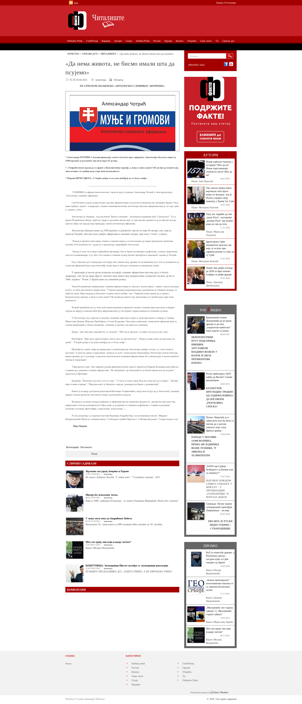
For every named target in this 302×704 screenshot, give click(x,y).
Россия (135, 667)
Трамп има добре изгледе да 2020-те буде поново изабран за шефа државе (219, 271)
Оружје (186, 667)
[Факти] (104, 20)
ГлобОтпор (188, 663)
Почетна (73, 53)
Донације (90, 699)
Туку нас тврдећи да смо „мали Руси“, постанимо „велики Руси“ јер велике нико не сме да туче (219, 219)
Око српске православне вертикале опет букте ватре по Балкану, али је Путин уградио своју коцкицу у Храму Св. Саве (220, 194)
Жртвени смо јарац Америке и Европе (107, 471)
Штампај (118, 79)
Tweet (94, 453)
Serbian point (138, 663)
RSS (76, 3)
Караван (136, 684)
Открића (186, 671)
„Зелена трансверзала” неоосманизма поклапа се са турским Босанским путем (219, 585)
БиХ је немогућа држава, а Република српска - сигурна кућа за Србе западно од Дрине (220, 557)
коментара (101, 79)
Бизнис (135, 671)
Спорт (135, 680)
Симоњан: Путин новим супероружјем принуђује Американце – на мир (219, 507)
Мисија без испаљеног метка (102, 495)
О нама (79, 699)
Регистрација (230, 2)
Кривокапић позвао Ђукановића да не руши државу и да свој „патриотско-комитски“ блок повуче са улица (219, 324)
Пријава (219, 2)
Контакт (100, 699)
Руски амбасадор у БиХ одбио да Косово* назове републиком (219, 377)
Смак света (137, 676)
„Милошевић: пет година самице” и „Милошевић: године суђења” (219, 611)
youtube (231, 64)
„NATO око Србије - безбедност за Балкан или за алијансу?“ (219, 469)
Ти (183, 676)
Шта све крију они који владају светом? (108, 542)
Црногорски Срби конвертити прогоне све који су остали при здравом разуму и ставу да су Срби (220, 248)
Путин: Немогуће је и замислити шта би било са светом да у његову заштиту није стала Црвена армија (220, 424)
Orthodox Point (190, 680)
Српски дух (90, 53)
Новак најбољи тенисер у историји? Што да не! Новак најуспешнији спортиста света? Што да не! (219, 168)
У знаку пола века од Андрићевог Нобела (109, 518)
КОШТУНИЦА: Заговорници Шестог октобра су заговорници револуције (127, 565)
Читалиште (108, 53)
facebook (226, 64)
